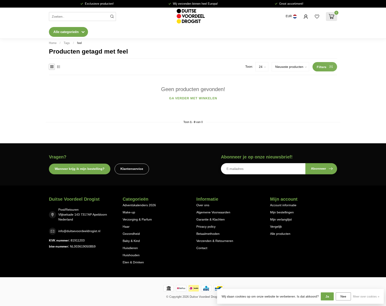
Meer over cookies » (366, 296)
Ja (327, 296)
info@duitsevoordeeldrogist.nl (79, 231)
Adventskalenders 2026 (139, 205)
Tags (67, 43)
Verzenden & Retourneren (214, 241)
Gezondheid (131, 233)
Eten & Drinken (133, 262)
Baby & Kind (131, 241)
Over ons (202, 205)
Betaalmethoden (208, 233)
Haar (126, 226)
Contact (201, 248)
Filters (322, 67)
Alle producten (280, 233)
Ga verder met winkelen (193, 98)
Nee (343, 296)
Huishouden (131, 255)
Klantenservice (131, 169)
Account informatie (283, 205)
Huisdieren (130, 248)
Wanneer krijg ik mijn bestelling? (80, 169)
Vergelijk (276, 226)
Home (53, 43)
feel (79, 43)
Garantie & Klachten (210, 219)
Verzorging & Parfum (137, 219)
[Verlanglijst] (317, 16)
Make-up (129, 212)
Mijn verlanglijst (281, 219)
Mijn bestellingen (282, 212)
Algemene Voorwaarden (213, 212)
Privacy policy (206, 226)
